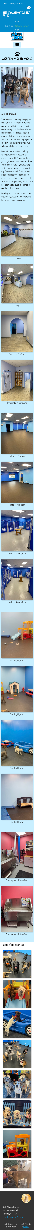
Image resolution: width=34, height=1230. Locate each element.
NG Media (26, 1227)
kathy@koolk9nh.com (22, 26)
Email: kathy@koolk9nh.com (13, 1217)
